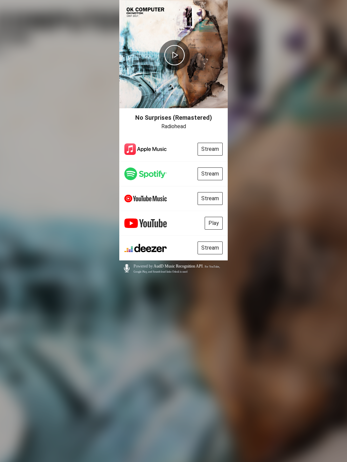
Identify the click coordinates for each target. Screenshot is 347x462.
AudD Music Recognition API (178, 266)
